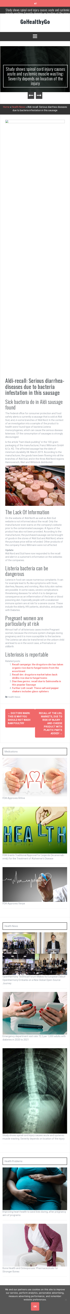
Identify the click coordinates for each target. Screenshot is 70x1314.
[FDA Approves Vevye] (35, 884)
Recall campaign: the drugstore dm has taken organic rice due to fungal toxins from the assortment (37, 668)
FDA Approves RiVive (14, 798)
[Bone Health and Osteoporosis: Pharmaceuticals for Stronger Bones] (35, 1245)
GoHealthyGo (35, 21)
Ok (35, 1306)
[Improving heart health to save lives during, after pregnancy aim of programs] (35, 1188)
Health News (18, 107)
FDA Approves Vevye (14, 903)
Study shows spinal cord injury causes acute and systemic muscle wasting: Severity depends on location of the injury (35, 76)
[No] (65, 1299)
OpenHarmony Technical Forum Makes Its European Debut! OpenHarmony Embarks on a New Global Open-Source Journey (34, 980)
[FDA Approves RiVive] (35, 776)
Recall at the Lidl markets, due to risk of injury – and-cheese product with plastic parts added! (50, 723)
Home (6, 107)
